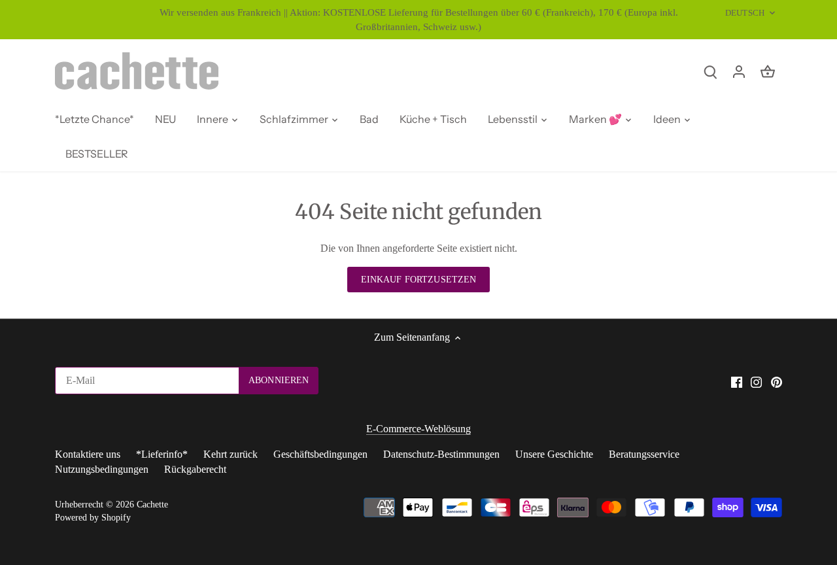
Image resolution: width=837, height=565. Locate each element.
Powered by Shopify (93, 517)
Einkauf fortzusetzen (419, 279)
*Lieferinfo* (162, 454)
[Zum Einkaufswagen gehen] (768, 71)
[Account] (739, 71)
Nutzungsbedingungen (101, 469)
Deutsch (744, 13)
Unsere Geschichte (554, 454)
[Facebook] (736, 381)
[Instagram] (756, 381)
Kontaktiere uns (87, 454)
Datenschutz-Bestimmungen (441, 454)
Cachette (152, 504)
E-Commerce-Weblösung (418, 428)
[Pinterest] (776, 381)
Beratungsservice (644, 454)
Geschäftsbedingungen (320, 454)
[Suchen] (710, 71)
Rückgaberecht (195, 469)
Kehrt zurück (230, 454)
